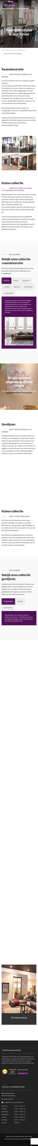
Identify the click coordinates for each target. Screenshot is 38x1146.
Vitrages (20, 601)
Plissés (16, 281)
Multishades (28, 287)
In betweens (8, 608)
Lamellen (7, 287)
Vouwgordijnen (9, 293)
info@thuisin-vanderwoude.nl (13, 1102)
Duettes (6, 281)
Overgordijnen (8, 601)
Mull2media (30, 1139)
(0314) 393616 (8, 1099)
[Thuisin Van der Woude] (10, 144)
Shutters (17, 287)
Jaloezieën (26, 281)
